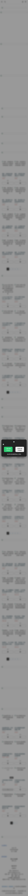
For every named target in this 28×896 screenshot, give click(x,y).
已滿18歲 (8, 449)
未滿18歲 (19, 449)
